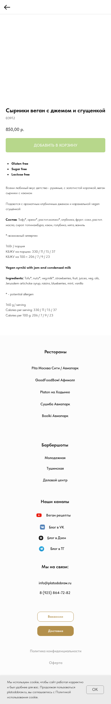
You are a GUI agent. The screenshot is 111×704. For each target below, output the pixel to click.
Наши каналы (55, 501)
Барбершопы (55, 445)
